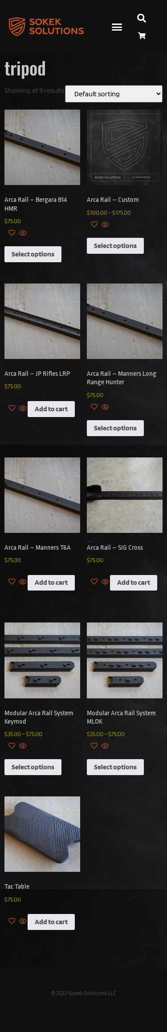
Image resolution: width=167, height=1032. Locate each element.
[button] (117, 26)
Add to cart (51, 409)
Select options (33, 254)
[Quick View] (22, 233)
